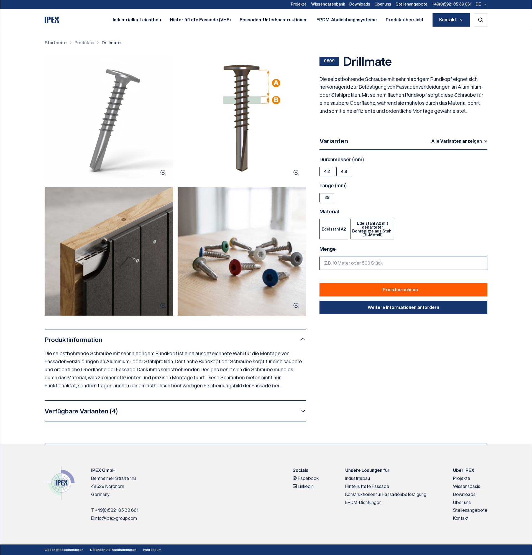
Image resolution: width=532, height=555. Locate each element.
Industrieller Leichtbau (137, 19)
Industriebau (357, 478)
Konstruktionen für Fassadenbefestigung (385, 494)
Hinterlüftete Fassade (367, 486)
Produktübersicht (405, 19)
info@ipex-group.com (115, 518)
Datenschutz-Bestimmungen (113, 549)
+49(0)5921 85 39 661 (451, 4)
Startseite (56, 42)
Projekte (299, 4)
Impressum (152, 549)
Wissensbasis (466, 486)
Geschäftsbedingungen (64, 549)
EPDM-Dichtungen (363, 502)
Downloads (359, 4)
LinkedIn (305, 486)
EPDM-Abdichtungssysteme (346, 19)
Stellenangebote (412, 4)
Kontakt (447, 19)
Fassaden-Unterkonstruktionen (274, 19)
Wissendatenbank (328, 4)
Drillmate (111, 42)
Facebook (308, 478)
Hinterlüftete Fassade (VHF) (200, 19)
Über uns (383, 4)
